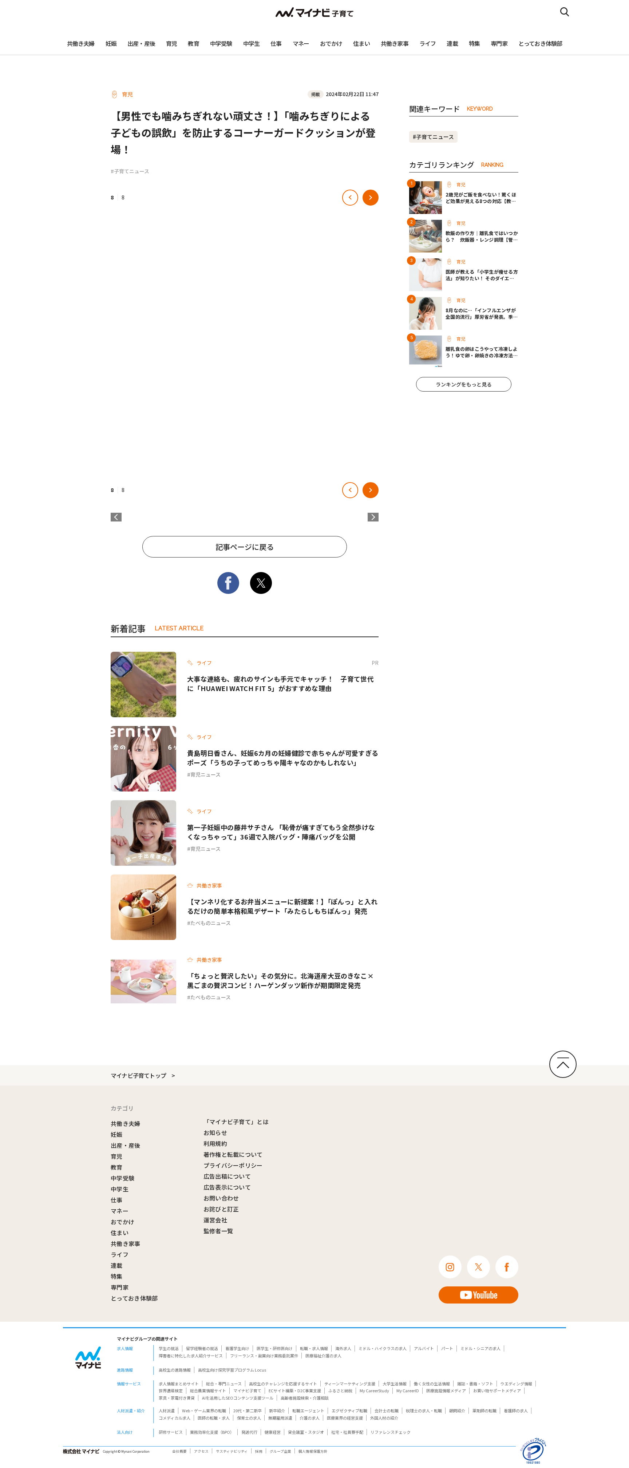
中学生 (251, 43)
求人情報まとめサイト (179, 1383)
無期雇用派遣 (280, 1418)
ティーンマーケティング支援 (349, 1383)
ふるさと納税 (340, 1390)
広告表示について (227, 1187)
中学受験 (221, 43)
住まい (361, 43)
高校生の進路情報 (175, 1370)
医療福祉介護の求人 (323, 1355)
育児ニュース (205, 774)
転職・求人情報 (314, 1348)
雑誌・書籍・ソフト (475, 1383)
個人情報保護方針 (313, 1451)
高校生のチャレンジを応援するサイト (283, 1383)
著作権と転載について (233, 1154)
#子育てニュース (130, 171)
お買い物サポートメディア (497, 1390)
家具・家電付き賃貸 (177, 1398)
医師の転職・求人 (214, 1418)
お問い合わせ (221, 1198)
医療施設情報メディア (446, 1390)
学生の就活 (169, 1348)
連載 (452, 43)
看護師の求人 (516, 1410)
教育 (193, 43)
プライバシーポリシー (233, 1165)
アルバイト (424, 1348)
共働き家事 (394, 43)
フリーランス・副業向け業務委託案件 (264, 1355)
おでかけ (331, 43)
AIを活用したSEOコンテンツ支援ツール (237, 1398)
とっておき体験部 (540, 43)
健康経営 (273, 1432)
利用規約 (215, 1143)
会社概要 (179, 1451)
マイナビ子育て (247, 1390)
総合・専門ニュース (224, 1383)
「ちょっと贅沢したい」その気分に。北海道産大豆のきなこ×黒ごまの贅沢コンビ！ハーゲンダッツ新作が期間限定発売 (280, 980)
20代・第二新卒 (247, 1410)
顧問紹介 (457, 1410)
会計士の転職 (387, 1410)
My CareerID (407, 1390)
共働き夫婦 (81, 43)
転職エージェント (308, 1410)
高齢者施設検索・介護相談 (305, 1398)
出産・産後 (141, 43)
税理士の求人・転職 (424, 1410)
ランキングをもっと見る (464, 384)
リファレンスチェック (391, 1432)
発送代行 (249, 1432)
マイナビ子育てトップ (138, 1075)
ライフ (427, 43)
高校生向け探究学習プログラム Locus (232, 1370)
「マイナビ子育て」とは (236, 1121)
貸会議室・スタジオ (306, 1432)
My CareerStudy (374, 1390)
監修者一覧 (218, 1230)
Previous (116, 517)
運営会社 (215, 1219)
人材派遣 (167, 1410)
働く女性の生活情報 (432, 1383)
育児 (171, 43)
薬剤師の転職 (484, 1410)
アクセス (201, 1451)
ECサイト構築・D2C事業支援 (295, 1390)
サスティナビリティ (232, 1451)
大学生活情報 (395, 1383)
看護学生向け (237, 1348)
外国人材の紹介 (384, 1418)
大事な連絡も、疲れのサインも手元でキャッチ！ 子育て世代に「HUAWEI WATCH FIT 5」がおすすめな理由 (280, 683)
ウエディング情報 (516, 1383)
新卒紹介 (277, 1410)
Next (373, 517)
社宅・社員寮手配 (347, 1432)
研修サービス (171, 1432)
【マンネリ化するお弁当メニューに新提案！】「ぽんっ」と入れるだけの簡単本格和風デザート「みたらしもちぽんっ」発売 (282, 906)
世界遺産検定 (171, 1390)
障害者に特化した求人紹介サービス (191, 1355)
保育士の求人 (249, 1418)
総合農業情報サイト (208, 1390)
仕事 (275, 43)
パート (447, 1348)
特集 (474, 43)
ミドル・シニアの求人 (480, 1348)
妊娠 (111, 43)
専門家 (499, 43)
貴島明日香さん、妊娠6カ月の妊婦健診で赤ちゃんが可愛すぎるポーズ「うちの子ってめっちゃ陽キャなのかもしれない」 (282, 757)
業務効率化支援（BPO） (212, 1432)
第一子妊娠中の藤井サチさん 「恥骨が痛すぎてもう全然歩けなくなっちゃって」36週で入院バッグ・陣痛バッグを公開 (281, 831)
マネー (301, 43)
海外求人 (343, 1348)
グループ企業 (280, 1451)
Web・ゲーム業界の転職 (204, 1410)
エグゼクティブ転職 (349, 1410)
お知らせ (215, 1132)
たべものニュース (210, 923)
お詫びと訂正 (221, 1209)
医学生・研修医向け (275, 1348)
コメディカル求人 (174, 1418)
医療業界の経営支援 (345, 1418)
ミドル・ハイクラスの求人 (383, 1348)
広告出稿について (227, 1176)
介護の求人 (310, 1418)
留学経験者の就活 (202, 1348)
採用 (258, 1451)
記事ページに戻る (244, 546)
